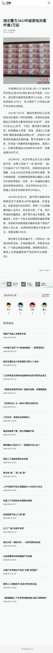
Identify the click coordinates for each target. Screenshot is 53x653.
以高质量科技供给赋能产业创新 (17, 556)
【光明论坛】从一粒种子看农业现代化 (20, 403)
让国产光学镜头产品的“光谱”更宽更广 (20, 570)
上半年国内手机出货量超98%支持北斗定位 (22, 487)
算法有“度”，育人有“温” (14, 473)
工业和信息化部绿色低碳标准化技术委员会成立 (24, 375)
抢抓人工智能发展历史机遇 (15, 459)
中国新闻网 (12, 30)
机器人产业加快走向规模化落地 (17, 500)
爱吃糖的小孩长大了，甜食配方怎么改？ (21, 445)
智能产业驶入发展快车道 (14, 334)
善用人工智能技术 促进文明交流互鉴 (20, 584)
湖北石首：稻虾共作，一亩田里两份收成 (21, 542)
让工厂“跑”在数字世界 (13, 528)
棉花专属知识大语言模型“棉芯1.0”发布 (21, 361)
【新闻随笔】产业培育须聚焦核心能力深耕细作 (24, 598)
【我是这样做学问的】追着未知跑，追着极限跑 (24, 389)
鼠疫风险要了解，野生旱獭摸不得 (18, 431)
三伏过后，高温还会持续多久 (16, 417)
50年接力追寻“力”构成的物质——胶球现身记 (23, 348)
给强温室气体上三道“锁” (14, 514)
